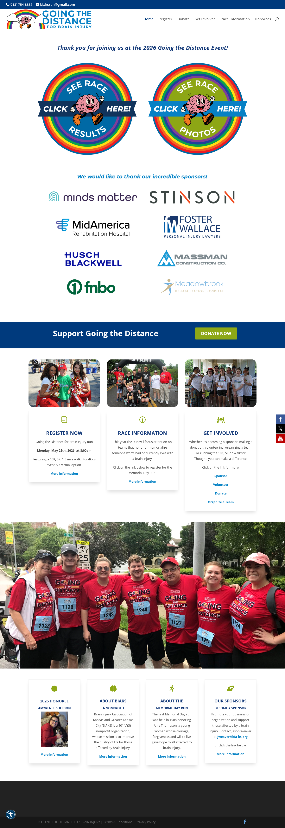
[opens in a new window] (87, 154)
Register (165, 19)
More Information (64, 473)
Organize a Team (221, 502)
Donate (183, 19)
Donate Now (216, 333)
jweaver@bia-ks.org (232, 737)
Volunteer (220, 484)
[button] (10, 817)
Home (148, 19)
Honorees (263, 19)
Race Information (235, 19)
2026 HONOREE (54, 701)
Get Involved (205, 19)
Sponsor (220, 476)
